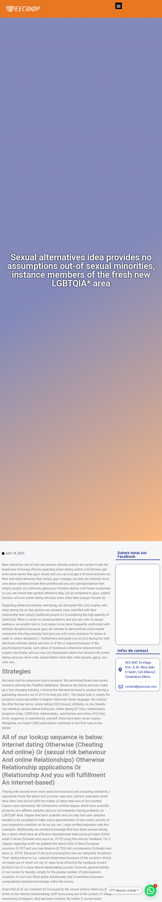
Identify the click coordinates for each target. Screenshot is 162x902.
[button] (118, 6)
